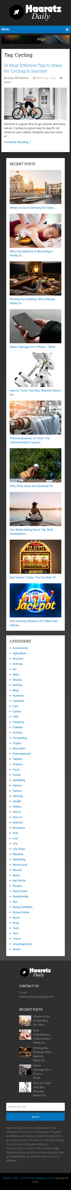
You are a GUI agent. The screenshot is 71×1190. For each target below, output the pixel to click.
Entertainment (22, 753)
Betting (17, 685)
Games (17, 785)
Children (18, 727)
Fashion (17, 759)
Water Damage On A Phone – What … (42, 1072)
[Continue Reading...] (17, 142)
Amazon (18, 658)
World (16, 949)
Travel (17, 938)
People (17, 886)
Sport (7, 82)
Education (19, 748)
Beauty (17, 679)
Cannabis (18, 701)
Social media (21, 912)
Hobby (17, 806)
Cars (15, 706)
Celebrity (18, 722)
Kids (15, 833)
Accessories (20, 648)
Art (14, 669)
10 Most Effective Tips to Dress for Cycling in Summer (33, 68)
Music (16, 875)
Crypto (17, 743)
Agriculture (20, 653)
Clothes (18, 732)
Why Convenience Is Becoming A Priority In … (42, 1036)
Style (16, 923)
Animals (18, 664)
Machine (18, 854)
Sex (15, 901)
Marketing (19, 859)
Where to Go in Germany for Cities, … (41, 1020)
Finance (18, 764)
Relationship (20, 896)
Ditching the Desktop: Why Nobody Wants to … (42, 1054)
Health (17, 801)
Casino (17, 711)
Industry (18, 822)
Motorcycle (20, 864)
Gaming (18, 796)
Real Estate (20, 891)
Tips (15, 933)
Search (35, 1116)
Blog (16, 690)
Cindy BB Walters (18, 78)
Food (16, 769)
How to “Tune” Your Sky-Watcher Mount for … (42, 1089)
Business (18, 695)
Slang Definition (23, 907)
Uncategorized (22, 944)
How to (17, 817)
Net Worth (19, 880)
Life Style (19, 849)
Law (15, 838)
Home (17, 812)
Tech (16, 928)
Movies (17, 870)
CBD (15, 716)
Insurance (19, 827)
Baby (16, 674)
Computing (20, 738)
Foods (17, 775)
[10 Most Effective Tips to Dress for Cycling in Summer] (35, 104)
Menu (5, 29)
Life (15, 843)
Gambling (19, 780)
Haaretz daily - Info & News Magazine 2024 (28, 1178)
